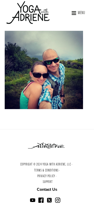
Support (48, 182)
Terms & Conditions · (47, 171)
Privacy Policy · (47, 176)
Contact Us (47, 189)
